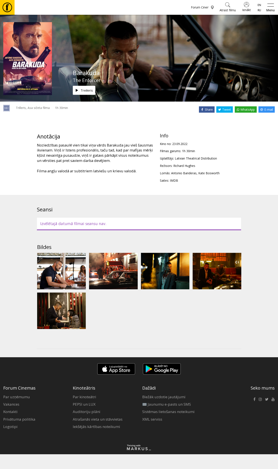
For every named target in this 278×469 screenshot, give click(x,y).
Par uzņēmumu (16, 396)
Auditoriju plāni (86, 411)
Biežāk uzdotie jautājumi (163, 396)
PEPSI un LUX (84, 404)
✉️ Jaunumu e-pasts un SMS (166, 404)
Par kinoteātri (84, 396)
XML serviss (152, 419)
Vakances (11, 404)
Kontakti (10, 411)
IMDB (174, 180)
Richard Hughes (184, 166)
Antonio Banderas (184, 173)
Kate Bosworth (209, 173)
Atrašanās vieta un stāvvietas (97, 419)
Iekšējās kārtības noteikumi (96, 426)
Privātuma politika (19, 419)
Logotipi (10, 426)
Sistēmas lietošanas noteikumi (168, 411)
